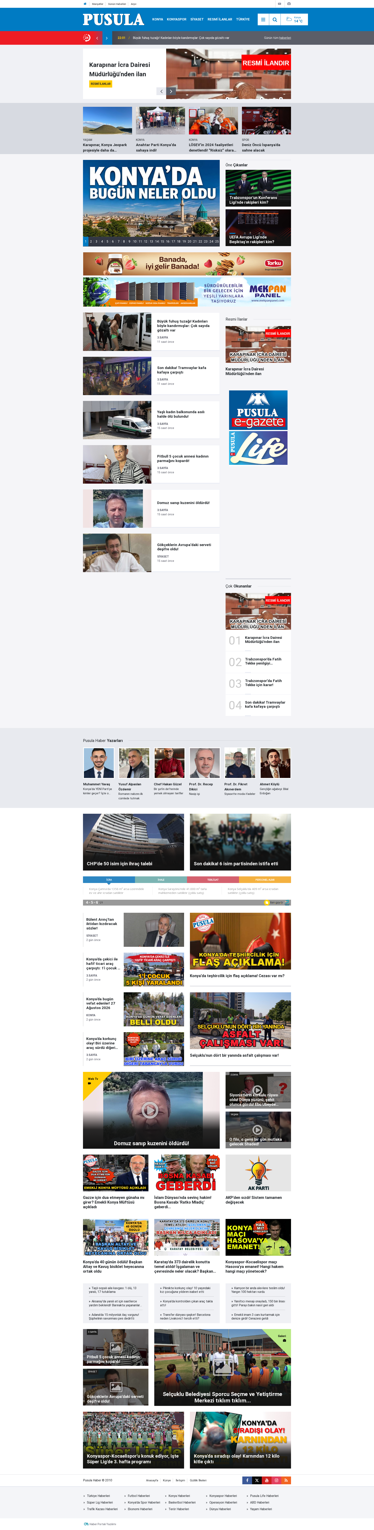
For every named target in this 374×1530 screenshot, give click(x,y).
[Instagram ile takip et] (276, 1480)
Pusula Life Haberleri (264, 1496)
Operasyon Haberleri (223, 1502)
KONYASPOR (176, 19)
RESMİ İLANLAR (220, 19)
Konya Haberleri (179, 1496)
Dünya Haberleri (220, 1509)
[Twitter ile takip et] (257, 1480)
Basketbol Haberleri (182, 1502)
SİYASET (197, 19)
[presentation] (97, 38)
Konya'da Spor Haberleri (144, 1502)
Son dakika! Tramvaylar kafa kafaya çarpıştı (162, 38)
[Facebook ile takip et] (247, 1480)
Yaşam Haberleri (261, 1509)
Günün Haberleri (117, 4)
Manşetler (97, 4)
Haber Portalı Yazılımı (103, 1524)
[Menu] (263, 19)
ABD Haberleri (259, 1502)
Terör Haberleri (178, 1509)
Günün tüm (277, 38)
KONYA (157, 19)
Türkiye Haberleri (98, 1496)
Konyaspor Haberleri (223, 1496)
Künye (167, 1480)
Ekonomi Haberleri (140, 1509)
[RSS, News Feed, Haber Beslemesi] (286, 1480)
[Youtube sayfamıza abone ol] (267, 1480)
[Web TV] (279, 4)
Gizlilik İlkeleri (198, 1480)
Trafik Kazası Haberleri (102, 1509)
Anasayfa (152, 1480)
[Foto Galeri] (289, 4)
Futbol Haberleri (139, 1496)
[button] (85, 241)
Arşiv (133, 4)
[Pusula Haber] (114, 19)
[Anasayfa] (85, 4)
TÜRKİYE (243, 19)
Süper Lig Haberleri (100, 1502)
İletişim (180, 1480)
